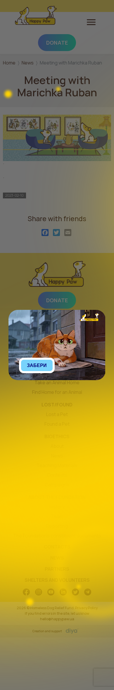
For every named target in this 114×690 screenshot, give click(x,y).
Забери (37, 365)
